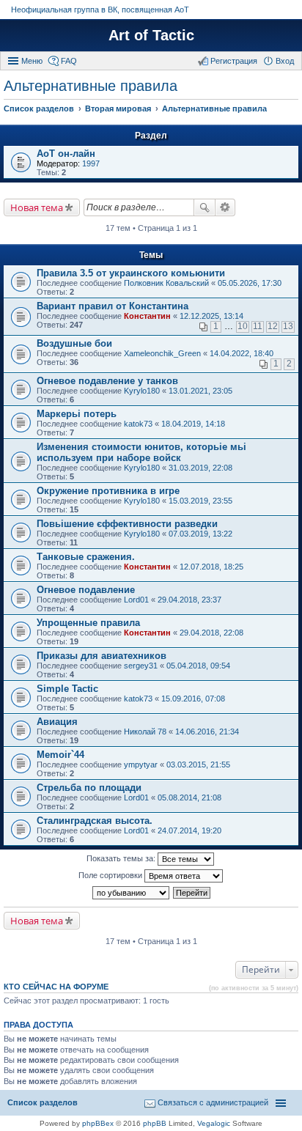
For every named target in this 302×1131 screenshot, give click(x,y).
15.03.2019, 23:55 (200, 500)
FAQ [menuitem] (69, 60)
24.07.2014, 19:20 (189, 830)
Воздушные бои (74, 343)
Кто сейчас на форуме (56, 986)
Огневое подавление (86, 589)
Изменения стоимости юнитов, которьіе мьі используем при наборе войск (141, 452)
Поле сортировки (111, 875)
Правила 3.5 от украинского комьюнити (131, 273)
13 (288, 326)
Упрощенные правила (88, 622)
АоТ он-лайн (66, 153)
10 (242, 326)
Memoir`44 (60, 754)
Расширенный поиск (225, 207)
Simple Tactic (67, 688)
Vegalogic (213, 1123)
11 (257, 326)
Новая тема (36, 207)
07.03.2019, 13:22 (200, 533)
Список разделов (42, 1102)
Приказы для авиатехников (101, 655)
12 (273, 326)
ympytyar (141, 764)
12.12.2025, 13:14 (211, 316)
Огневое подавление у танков (107, 380)
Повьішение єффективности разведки (127, 523)
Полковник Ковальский (166, 283)
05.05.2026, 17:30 (249, 283)
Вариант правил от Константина (112, 306)
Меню (32, 60)
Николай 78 (145, 731)
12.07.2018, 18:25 (211, 566)
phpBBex (98, 1123)
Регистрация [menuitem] (233, 60)
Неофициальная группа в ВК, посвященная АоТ (100, 9)
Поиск (205, 207)
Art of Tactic (151, 35)
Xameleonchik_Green (162, 353)
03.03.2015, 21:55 (198, 764)
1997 (91, 163)
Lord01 (136, 599)
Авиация (57, 721)
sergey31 (141, 665)
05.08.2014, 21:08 (189, 797)
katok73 (138, 423)
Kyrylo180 (142, 390)
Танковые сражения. (86, 556)
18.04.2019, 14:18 (193, 423)
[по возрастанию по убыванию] (131, 892)
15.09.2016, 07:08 (193, 698)
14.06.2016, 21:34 (207, 731)
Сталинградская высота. (94, 820)
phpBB (154, 1123)
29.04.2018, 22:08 (211, 632)
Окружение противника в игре (108, 490)
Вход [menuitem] (285, 60)
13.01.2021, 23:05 (200, 390)
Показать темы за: (122, 858)
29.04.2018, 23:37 (189, 599)
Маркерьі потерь (77, 413)
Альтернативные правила (90, 86)
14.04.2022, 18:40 (241, 353)
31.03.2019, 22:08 (200, 467)
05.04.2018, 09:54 (198, 665)
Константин (147, 316)
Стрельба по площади (89, 787)
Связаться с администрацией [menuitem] (213, 1102)
